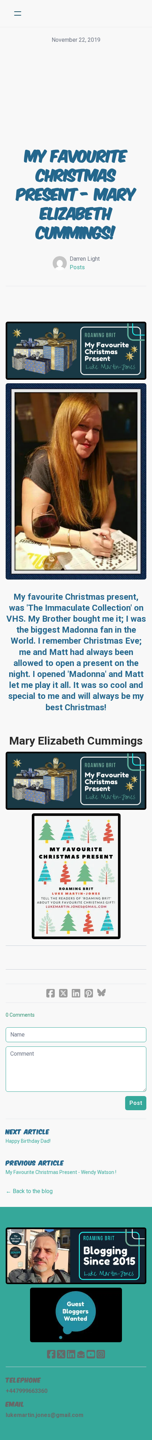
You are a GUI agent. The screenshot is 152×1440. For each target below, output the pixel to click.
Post (135, 1103)
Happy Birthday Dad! (28, 1141)
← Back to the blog (29, 1191)
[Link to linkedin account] (71, 1354)
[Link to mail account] (81, 1354)
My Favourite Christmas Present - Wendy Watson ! (61, 1172)
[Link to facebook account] (51, 1354)
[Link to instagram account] (101, 1354)
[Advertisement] (76, 95)
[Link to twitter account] (61, 1354)
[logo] (85, 13)
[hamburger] (17, 13)
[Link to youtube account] (91, 1354)
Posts (77, 267)
